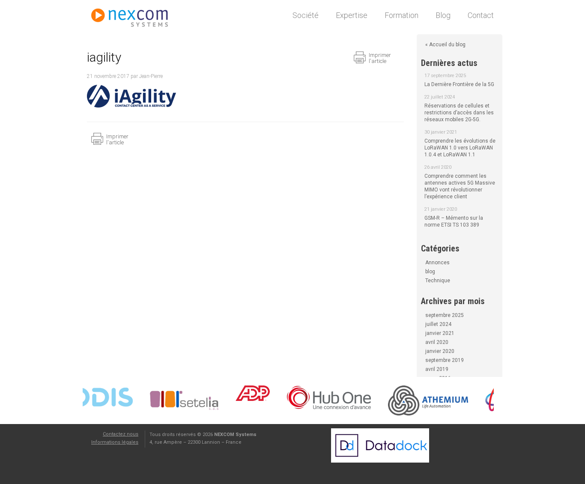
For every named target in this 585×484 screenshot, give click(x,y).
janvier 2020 (439, 351)
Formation (401, 15)
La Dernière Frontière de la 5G (459, 84)
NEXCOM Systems (134, 19)
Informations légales (114, 442)
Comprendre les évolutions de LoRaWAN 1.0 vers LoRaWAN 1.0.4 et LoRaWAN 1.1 (459, 148)
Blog (443, 15)
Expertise (351, 15)
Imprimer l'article (380, 58)
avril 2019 (436, 369)
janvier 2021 (439, 333)
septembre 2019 (444, 360)
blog (430, 272)
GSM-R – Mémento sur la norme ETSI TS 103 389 (453, 221)
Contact (481, 15)
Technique (437, 281)
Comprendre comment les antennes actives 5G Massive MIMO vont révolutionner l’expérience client (459, 186)
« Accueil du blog (445, 45)
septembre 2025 (444, 315)
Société (305, 15)
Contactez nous (120, 434)
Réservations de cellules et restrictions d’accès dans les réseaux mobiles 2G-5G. (459, 112)
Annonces (437, 263)
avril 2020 (436, 342)
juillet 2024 (438, 324)
